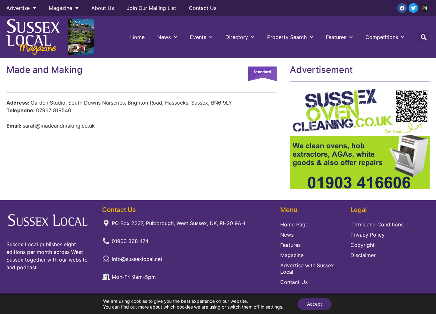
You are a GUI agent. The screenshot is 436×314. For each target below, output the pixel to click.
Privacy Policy (367, 235)
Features (336, 37)
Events (198, 37)
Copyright (362, 245)
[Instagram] (424, 8)
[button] (423, 37)
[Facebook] (402, 8)
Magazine (60, 8)
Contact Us (202, 8)
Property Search (287, 37)
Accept (314, 304)
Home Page (294, 224)
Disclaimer (363, 255)
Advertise (18, 8)
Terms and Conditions (376, 224)
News (164, 37)
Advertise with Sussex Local (307, 268)
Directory (236, 37)
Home (137, 37)
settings (274, 307)
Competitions (381, 37)
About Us (102, 8)
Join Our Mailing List (151, 8)
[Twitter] (413, 8)
